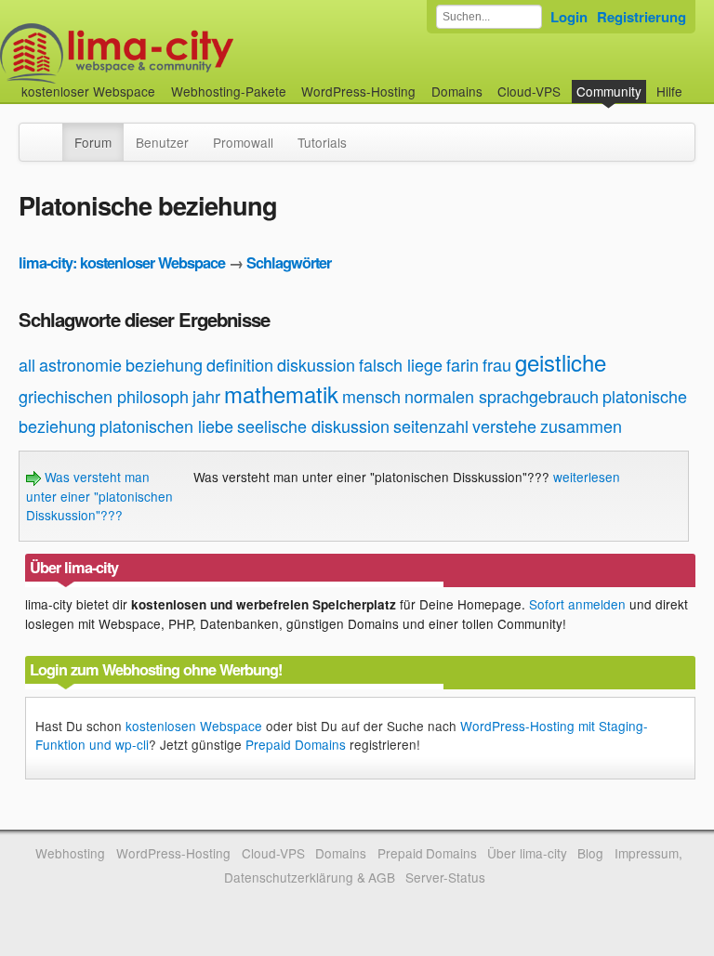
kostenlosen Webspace (194, 725)
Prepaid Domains (295, 744)
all (27, 364)
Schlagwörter (288, 262)
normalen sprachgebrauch (501, 396)
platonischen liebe (166, 425)
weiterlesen (586, 476)
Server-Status (445, 877)
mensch (371, 396)
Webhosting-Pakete (228, 91)
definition (239, 364)
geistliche (560, 362)
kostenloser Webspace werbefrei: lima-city (186, 53)
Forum (93, 142)
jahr (206, 396)
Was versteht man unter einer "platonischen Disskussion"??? (99, 495)
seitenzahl (431, 425)
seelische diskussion (313, 425)
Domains (457, 91)
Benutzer (162, 142)
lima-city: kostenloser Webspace (122, 262)
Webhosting (70, 853)
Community (608, 91)
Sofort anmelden (577, 604)
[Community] (50, 133)
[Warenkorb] (697, 82)
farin (462, 364)
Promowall (243, 142)
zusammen (581, 425)
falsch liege (401, 364)
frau (497, 364)
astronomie (80, 364)
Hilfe (669, 91)
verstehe (504, 425)
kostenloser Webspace (88, 91)
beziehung (164, 364)
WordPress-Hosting (358, 91)
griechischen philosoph (104, 396)
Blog (590, 853)
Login (569, 16)
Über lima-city (526, 853)
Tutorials (322, 142)
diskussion (316, 364)
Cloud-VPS (529, 91)
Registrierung (641, 16)
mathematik (281, 393)
